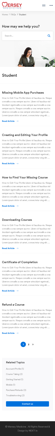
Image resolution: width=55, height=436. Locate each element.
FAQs (13, 14)
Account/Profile (15, 369)
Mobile (10, 385)
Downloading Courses (17, 219)
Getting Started (14, 379)
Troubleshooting (15, 395)
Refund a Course (13, 304)
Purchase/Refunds (16, 390)
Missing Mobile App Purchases (23, 92)
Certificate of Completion (20, 262)
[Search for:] (27, 35)
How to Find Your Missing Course (25, 177)
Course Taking (14, 374)
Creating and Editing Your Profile (25, 135)
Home (5, 14)
